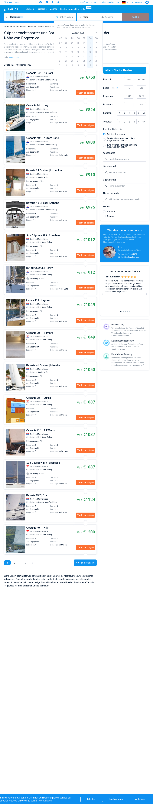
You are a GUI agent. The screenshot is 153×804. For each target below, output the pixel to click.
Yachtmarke (109, 153)
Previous (6, 85)
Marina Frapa (14, 57)
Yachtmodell (109, 166)
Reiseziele (42, 9)
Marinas (53, 9)
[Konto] (147, 2)
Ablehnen (140, 799)
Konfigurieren (116, 799)
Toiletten (107, 121)
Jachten (30, 9)
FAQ (17, 2)
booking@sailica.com (109, 2)
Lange (106, 88)
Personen (108, 104)
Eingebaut (108, 96)
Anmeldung (137, 2)
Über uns (8, 2)
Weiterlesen (45, 800)
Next (146, 294)
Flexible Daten (124, 129)
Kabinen (107, 113)
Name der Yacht (111, 193)
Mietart (107, 206)
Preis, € (107, 79)
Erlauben (91, 799)
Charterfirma (109, 180)
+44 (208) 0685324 (88, 2)
